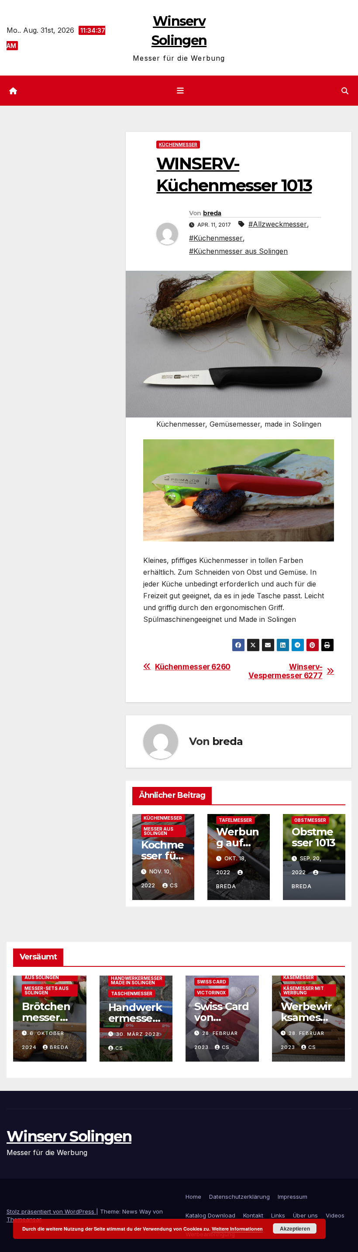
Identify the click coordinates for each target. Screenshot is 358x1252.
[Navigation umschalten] (180, 90)
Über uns (305, 1215)
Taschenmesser (131, 993)
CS (174, 885)
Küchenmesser (178, 144)
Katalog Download (210, 1215)
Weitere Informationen (237, 1228)
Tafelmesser (235, 820)
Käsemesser (298, 977)
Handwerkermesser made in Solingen (136, 980)
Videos (335, 1215)
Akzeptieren (295, 1228)
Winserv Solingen (69, 1136)
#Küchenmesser (216, 238)
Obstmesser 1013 (313, 837)
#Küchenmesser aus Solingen (238, 251)
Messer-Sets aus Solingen (46, 990)
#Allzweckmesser (277, 224)
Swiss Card (211, 981)
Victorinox (211, 992)
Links (278, 1215)
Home (193, 1196)
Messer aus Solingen (158, 831)
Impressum (292, 1196)
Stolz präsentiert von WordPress (51, 1211)
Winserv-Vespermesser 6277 (285, 671)
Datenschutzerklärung (239, 1196)
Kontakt (253, 1215)
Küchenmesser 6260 (193, 666)
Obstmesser (310, 820)
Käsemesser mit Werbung (303, 990)
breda (212, 213)
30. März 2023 (137, 1034)
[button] (344, 90)
